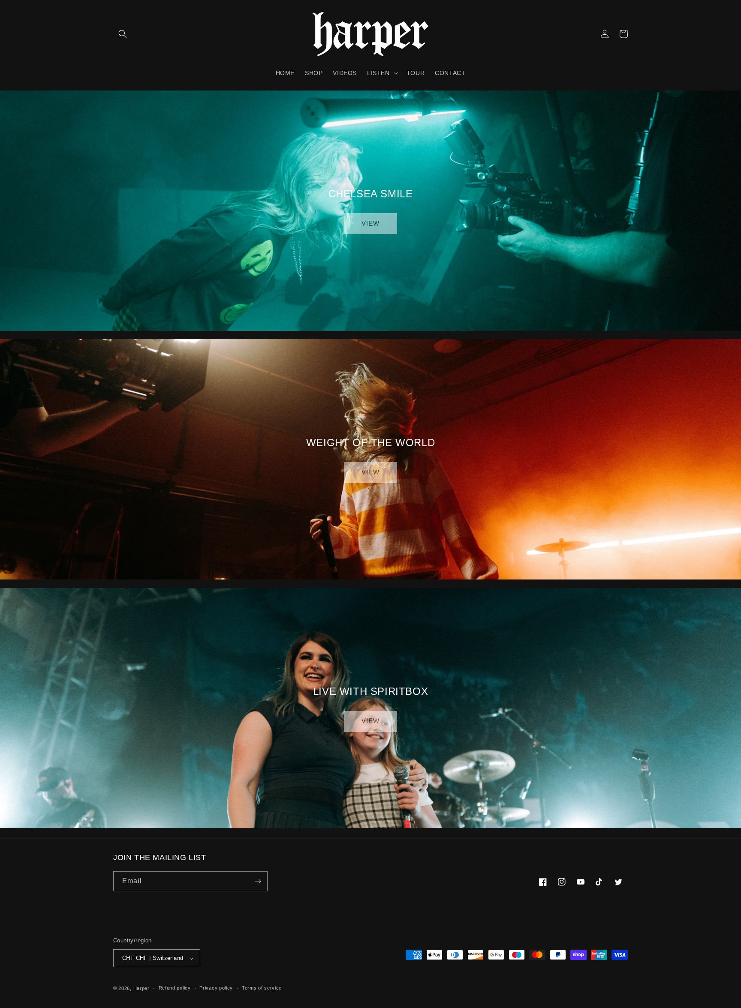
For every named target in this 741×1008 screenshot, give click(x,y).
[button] (122, 33)
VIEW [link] (370, 223)
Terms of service (262, 987)
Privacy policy (216, 987)
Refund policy (175, 987)
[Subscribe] (257, 881)
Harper (141, 988)
